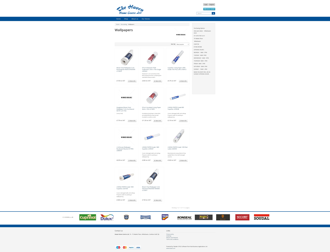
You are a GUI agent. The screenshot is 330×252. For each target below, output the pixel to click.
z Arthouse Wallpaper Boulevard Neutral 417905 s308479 (125, 149)
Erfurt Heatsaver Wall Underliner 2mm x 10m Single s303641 (151, 69)
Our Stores (146, 19)
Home (118, 19)
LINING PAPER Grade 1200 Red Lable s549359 (177, 148)
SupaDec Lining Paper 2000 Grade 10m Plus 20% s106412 (177, 68)
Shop (126, 19)
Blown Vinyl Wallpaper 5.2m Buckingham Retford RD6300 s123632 (126, 69)
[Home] (130, 9)
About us (134, 19)
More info (132, 81)
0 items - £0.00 (209, 9)
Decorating (124, 24)
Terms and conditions (172, 239)
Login (205, 4)
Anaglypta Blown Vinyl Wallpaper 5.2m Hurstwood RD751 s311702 (125, 109)
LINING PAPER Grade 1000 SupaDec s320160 (125, 188)
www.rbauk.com (170, 248)
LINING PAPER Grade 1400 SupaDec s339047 (150, 148)
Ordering (168, 236)
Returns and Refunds (172, 237)
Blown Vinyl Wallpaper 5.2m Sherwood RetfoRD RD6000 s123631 (151, 188)
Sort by (173, 44)
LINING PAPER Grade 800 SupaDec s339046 (176, 108)
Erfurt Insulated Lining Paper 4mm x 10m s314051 (151, 108)
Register (212, 4)
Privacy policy (170, 234)
